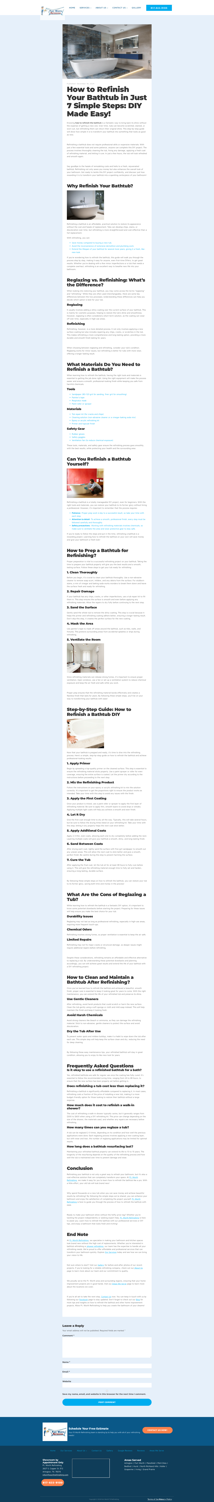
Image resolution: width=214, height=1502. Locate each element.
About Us (101, 8)
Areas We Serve (157, 1450)
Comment (68, 1335)
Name (66, 1362)
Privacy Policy (165, 1499)
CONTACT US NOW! (157, 1430)
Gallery (136, 8)
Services (85, 8)
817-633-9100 (159, 8)
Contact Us (119, 8)
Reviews (141, 1450)
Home (72, 8)
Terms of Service (155, 1499)
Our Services (66, 1450)
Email (66, 1372)
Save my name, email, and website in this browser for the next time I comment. (104, 1394)
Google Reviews (125, 1450)
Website (66, 1381)
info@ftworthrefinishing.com (55, 1475)
